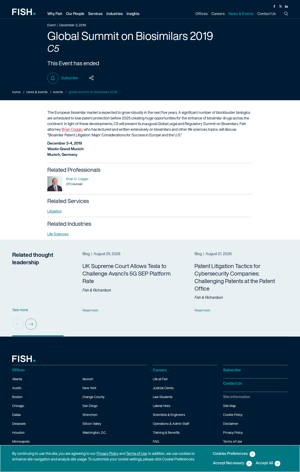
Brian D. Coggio (77, 178)
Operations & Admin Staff (171, 423)
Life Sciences (57, 234)
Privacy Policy (233, 432)
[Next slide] (31, 324)
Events (58, 91)
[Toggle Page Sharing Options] (91, 78)
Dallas (16, 414)
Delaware (19, 423)
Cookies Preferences (230, 453)
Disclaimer (230, 423)
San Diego (90, 405)
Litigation (54, 211)
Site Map (229, 405)
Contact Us (232, 383)
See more (20, 310)
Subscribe (69, 78)
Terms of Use (232, 441)
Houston (18, 432)
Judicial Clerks (163, 387)
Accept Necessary (228, 463)
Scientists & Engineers (169, 414)
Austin (17, 387)
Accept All (264, 463)
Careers (160, 370)
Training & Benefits (166, 432)
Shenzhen (90, 414)
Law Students (162, 396)
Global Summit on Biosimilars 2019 (93, 91)
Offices (18, 370)
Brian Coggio (72, 129)
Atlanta (17, 378)
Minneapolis (21, 441)
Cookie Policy (233, 414)
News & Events (37, 91)
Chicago (18, 405)
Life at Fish (160, 378)
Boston (17, 396)
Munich (87, 378)
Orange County (93, 396)
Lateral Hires (161, 405)
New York (89, 387)
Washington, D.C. (94, 432)
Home (16, 91)
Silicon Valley (91, 423)
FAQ (156, 441)
